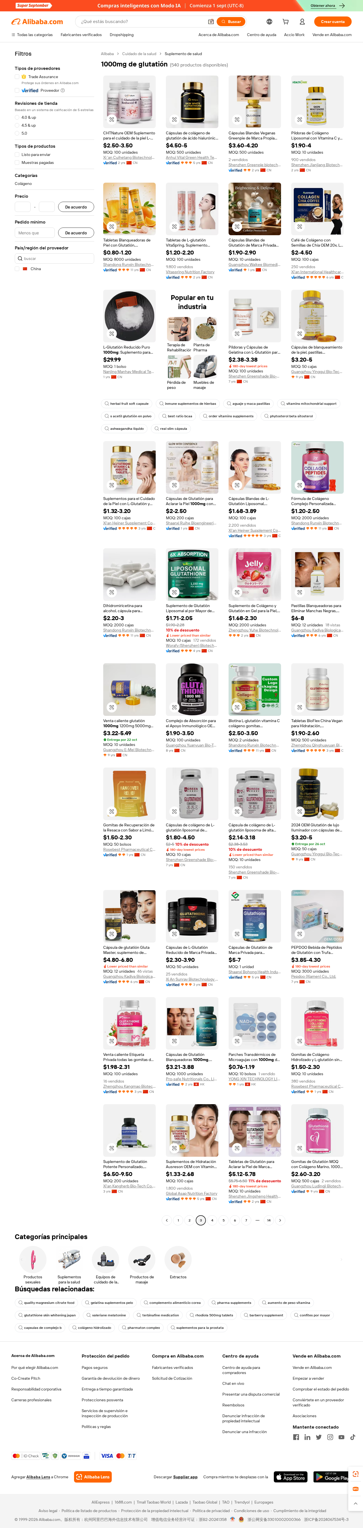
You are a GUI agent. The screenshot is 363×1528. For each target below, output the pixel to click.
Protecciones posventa (102, 1400)
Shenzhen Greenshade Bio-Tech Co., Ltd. (255, 376)
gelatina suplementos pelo (112, 1303)
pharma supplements (234, 1303)
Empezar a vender (308, 1378)
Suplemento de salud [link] (183, 53)
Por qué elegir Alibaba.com (34, 1367)
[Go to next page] (280, 1220)
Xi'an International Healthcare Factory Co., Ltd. (317, 272)
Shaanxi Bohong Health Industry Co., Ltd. (255, 972)
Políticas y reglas (96, 1426)
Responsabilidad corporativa (36, 1389)
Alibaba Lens (38, 1477)
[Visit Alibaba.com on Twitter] (318, 1437)
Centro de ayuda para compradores (241, 1370)
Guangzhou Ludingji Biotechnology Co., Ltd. (317, 1186)
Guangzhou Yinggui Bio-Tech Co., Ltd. (317, 371)
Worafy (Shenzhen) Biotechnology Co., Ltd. (192, 645)
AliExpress (101, 1502)
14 (269, 1220)
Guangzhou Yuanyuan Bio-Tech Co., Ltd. (192, 745)
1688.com (123, 1502)
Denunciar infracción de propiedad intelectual (243, 1418)
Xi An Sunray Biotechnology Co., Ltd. (192, 979)
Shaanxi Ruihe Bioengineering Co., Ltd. (192, 523)
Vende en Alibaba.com (312, 1367)
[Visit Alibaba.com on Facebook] (296, 1437)
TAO (225, 1502)
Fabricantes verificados (172, 1367)
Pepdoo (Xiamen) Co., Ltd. (313, 976)
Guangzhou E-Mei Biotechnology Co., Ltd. (129, 749)
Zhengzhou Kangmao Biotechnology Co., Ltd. (129, 1086)
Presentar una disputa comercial (251, 1394)
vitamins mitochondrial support (311, 404)
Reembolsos (233, 1405)
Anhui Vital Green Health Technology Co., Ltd (192, 157)
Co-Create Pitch (25, 1378)
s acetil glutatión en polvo (130, 416)
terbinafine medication (160, 1315)
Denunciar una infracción (244, 1431)
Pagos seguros (95, 1367)
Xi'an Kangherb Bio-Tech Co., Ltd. (129, 1186)
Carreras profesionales (31, 1400)
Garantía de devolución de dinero (111, 1378)
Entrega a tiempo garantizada (107, 1389)
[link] (355, 1474)
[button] (211, 21)
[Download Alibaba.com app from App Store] (291, 1477)
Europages (263, 1502)
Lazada (182, 1502)
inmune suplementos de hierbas (190, 404)
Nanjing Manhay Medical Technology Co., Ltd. (129, 371)
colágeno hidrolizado (94, 1328)
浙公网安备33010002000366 (274, 1519)
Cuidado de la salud (139, 53)
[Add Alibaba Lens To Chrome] (93, 1477)
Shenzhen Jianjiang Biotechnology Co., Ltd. (317, 164)
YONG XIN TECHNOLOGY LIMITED (255, 1079)
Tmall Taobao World (154, 1502)
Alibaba (107, 53)
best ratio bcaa (180, 416)
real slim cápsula (173, 429)
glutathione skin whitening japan (50, 1315)
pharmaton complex (144, 1328)
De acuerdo (76, 207)
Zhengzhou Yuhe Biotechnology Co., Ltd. (255, 630)
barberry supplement (266, 1315)
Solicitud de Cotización (172, 1378)
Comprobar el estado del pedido (321, 1389)
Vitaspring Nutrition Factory (190, 272)
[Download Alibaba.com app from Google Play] (332, 1477)
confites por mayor (315, 1315)
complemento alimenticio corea (175, 1303)
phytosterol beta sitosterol (291, 416)
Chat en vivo (233, 1383)
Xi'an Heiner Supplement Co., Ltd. (129, 523)
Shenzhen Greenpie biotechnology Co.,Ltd (255, 164)
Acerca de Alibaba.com (32, 1355)
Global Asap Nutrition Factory (191, 1193)
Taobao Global (205, 1502)
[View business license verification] (232, 1519)
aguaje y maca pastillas (251, 404)
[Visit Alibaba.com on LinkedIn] (307, 1437)
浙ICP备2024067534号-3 (326, 1519)
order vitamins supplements (231, 416)
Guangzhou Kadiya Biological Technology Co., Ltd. (317, 630)
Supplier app (185, 1477)
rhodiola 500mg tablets (214, 1315)
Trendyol (242, 1502)
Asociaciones (304, 1416)
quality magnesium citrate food (49, 1303)
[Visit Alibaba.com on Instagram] (330, 1437)
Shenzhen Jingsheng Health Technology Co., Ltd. (255, 1196)
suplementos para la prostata (200, 1328)
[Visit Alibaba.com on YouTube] (341, 1437)
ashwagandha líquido (127, 429)
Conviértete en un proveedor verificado (318, 1402)
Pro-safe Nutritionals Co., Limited (192, 1079)
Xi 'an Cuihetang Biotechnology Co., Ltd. (129, 157)
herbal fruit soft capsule (129, 404)
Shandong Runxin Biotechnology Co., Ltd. (129, 264)
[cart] (286, 22)
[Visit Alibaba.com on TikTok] (352, 1437)
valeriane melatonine (109, 1315)
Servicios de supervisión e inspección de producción (105, 1413)
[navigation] (54, 638)
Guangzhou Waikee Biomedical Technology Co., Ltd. (255, 264)
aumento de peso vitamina (289, 1303)
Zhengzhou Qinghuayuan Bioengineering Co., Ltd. (317, 745)
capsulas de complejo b (43, 1328)
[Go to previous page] (167, 1220)
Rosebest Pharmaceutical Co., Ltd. (129, 849)
